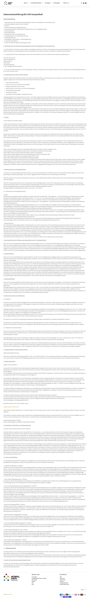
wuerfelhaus (9, 594)
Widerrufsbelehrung (64, 584)
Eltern (25, 3)
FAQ (32, 582)
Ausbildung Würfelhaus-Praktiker (39, 578)
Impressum (62, 578)
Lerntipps (47, 3)
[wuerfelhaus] (8, 3)
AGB (61, 577)
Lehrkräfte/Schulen (36, 3)
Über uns (65, 3)
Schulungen (57, 3)
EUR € (82, 589)
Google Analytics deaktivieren (11, 407)
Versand (61, 581)
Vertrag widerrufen (64, 582)
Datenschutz (62, 580)
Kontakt (33, 581)
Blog (33, 584)
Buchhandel (34, 580)
